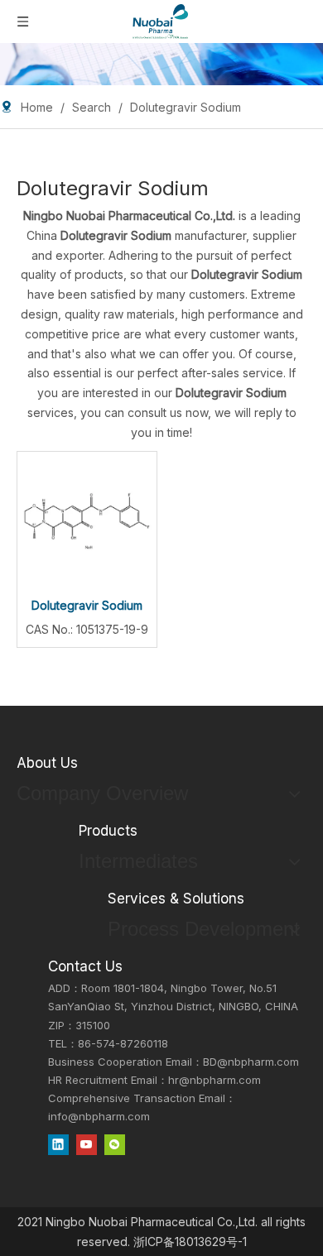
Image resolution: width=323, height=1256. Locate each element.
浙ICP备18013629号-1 (190, 1241)
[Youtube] (86, 1144)
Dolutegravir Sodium (86, 605)
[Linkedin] (58, 1144)
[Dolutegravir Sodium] (87, 519)
